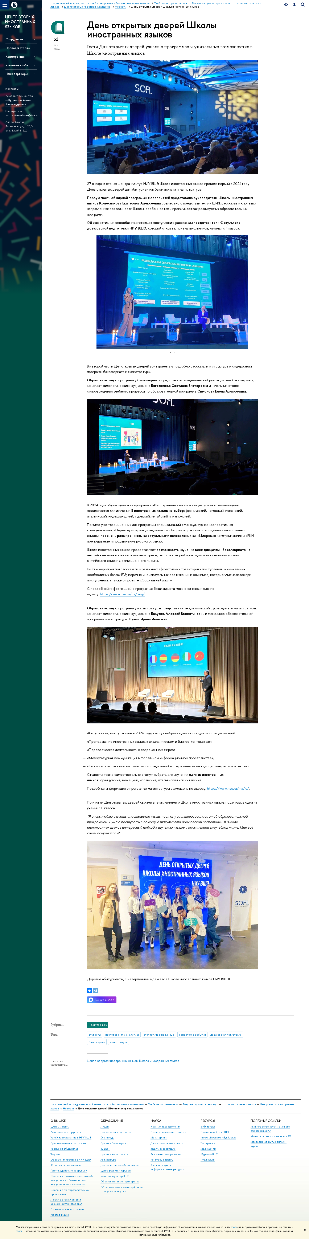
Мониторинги (159, 1137)
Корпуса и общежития (64, 1148)
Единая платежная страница (67, 1209)
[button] (254, 292)
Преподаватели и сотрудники (68, 1143)
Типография (208, 1143)
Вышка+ (105, 1148)
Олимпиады (107, 1137)
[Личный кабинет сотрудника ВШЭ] (294, 4)
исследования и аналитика (122, 1034)
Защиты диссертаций (163, 1148)
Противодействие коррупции (68, 1170)
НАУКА (156, 1120)
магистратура (119, 1042)
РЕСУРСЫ (208, 1120)
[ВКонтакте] (89, 990)
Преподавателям (17, 48)
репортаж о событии (192, 1034)
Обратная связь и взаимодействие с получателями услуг (121, 1189)
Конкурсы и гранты (162, 1159)
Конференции (15, 56)
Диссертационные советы (167, 1143)
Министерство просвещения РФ (271, 1136)
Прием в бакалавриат (113, 1143)
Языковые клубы (16, 65)
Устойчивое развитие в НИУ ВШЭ (70, 1137)
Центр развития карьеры (115, 1170)
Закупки (55, 1154)
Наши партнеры (16, 74)
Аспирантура (108, 1159)
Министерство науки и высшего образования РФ (270, 1129)
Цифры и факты (59, 1126)
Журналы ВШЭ (209, 1154)
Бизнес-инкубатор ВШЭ (114, 1176)
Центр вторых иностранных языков (112, 1061)
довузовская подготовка (226, 1034)
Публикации (208, 1159)
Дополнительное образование (119, 1165)
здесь (234, 1227)
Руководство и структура (65, 1132)
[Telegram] (95, 990)
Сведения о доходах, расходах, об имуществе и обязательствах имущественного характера (71, 1180)
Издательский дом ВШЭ (215, 1132)
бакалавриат (97, 1042)
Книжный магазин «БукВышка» (218, 1137)
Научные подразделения (165, 1126)
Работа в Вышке (59, 1214)
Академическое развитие (166, 1154)
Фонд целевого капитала (65, 1165)
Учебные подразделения (163, 1104)
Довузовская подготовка (115, 1132)
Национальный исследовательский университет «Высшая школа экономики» (97, 1104)
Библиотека (208, 1126)
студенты (95, 1034)
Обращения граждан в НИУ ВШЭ (70, 1159)
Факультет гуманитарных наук (200, 1104)
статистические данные (159, 1034)
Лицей (104, 1126)
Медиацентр (208, 1148)
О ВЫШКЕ (58, 1120)
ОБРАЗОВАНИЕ (111, 1120)
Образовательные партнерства (119, 1181)
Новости (68, 1108)
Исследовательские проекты (168, 1132)
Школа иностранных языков (159, 1061)
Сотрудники (14, 39)
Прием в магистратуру (114, 1154)
